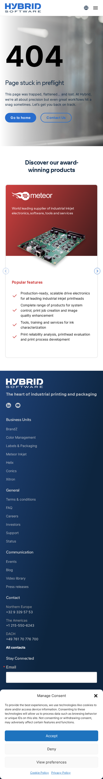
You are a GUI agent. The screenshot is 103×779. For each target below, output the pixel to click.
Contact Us (56, 118)
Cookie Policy (39, 772)
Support (12, 533)
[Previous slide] (6, 271)
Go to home (20, 118)
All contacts (15, 647)
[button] (95, 695)
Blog (9, 570)
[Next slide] (97, 271)
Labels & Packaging (21, 446)
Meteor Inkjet (16, 454)
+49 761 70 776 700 (22, 639)
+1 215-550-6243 (20, 625)
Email (11, 667)
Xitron (10, 479)
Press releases (17, 587)
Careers (12, 516)
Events (11, 561)
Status (11, 541)
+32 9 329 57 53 (19, 612)
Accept (51, 736)
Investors (13, 524)
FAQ (9, 508)
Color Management (21, 437)
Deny (51, 749)
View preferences (51, 762)
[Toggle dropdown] (86, 7)
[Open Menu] (95, 8)
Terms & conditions (21, 499)
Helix (10, 462)
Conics (11, 471)
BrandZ (11, 429)
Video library (16, 578)
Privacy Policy (61, 772)
